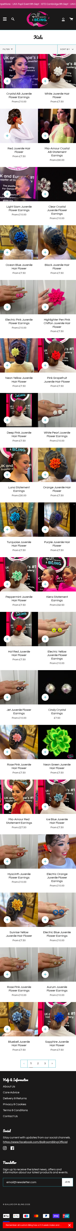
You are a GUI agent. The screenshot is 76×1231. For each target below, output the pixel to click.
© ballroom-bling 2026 (16, 1204)
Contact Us (10, 1116)
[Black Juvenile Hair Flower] (57, 242)
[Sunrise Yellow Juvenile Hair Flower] (19, 910)
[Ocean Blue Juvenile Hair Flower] (19, 242)
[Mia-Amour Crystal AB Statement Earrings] (57, 126)
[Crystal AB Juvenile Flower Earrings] (19, 71)
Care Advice (11, 1092)
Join (67, 1182)
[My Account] (63, 19)
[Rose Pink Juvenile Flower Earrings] (19, 964)
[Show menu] (5, 19)
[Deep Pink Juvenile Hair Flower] (19, 410)
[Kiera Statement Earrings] (57, 574)
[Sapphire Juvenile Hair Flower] (57, 1019)
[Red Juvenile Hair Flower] (19, 126)
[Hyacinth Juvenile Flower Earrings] (19, 851)
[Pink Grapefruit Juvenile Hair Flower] (57, 355)
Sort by (65, 49)
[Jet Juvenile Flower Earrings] (19, 687)
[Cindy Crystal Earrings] (57, 687)
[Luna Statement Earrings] (19, 465)
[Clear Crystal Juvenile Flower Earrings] (57, 184)
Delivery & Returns (15, 1098)
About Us (9, 1086)
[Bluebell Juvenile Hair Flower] (19, 1019)
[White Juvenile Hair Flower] (57, 71)
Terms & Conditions (15, 1110)
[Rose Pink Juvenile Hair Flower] (19, 742)
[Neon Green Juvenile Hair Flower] (57, 742)
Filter (6, 49)
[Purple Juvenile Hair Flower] (57, 519)
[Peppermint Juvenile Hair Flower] (19, 574)
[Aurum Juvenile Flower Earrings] (57, 964)
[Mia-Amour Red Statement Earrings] (19, 797)
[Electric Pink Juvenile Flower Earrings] (19, 297)
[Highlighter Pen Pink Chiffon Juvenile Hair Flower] (57, 297)
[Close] (69, 1225)
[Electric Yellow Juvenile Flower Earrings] (57, 629)
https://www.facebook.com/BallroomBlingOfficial (35, 1141)
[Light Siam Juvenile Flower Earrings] (19, 184)
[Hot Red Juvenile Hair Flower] (19, 629)
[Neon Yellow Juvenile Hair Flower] (19, 355)
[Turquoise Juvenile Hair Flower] (19, 519)
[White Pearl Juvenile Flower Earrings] (57, 410)
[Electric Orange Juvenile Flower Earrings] (57, 851)
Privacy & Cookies (14, 1104)
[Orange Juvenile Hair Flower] (57, 465)
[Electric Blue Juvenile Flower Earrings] (57, 910)
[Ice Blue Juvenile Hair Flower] (57, 797)
